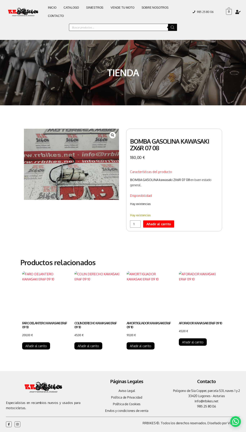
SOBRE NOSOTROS (155, 7)
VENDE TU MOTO (122, 7)
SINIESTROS (94, 7)
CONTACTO (56, 15)
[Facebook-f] (9, 424)
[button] (112, 135)
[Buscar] (172, 27)
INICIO (52, 7)
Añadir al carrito (158, 224)
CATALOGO (71, 7)
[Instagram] (17, 424)
